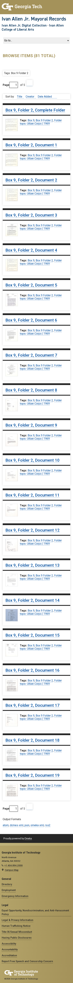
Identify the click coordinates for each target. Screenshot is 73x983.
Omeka (28, 838)
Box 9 (31, 120)
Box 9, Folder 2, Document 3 (31, 215)
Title (20, 96)
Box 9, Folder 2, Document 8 (31, 390)
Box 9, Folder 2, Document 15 (32, 635)
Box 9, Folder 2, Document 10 (32, 460)
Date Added (45, 96)
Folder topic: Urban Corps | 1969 (41, 122)
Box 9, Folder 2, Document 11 (32, 495)
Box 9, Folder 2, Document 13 (32, 565)
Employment (9, 890)
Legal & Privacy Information (17, 920)
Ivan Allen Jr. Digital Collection (24, 25)
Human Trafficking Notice (16, 926)
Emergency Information (15, 896)
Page (6, 85)
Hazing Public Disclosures (17, 937)
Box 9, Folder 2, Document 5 (31, 285)
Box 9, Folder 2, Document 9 (31, 425)
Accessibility (9, 943)
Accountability (10, 949)
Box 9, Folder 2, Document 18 (32, 740)
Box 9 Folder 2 (44, 120)
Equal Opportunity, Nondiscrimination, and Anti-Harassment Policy (35, 912)
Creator (30, 96)
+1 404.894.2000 (13, 865)
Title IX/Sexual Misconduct (17, 931)
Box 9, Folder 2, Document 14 (32, 600)
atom (6, 825)
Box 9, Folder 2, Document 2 (31, 180)
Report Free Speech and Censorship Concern (27, 961)
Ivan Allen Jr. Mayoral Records (34, 18)
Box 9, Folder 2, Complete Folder (35, 110)
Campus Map (12, 870)
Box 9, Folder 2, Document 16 (32, 670)
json (26, 825)
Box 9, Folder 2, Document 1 (31, 145)
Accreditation (9, 955)
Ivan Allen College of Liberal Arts (33, 27)
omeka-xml (37, 825)
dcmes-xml (16, 825)
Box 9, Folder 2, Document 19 (32, 775)
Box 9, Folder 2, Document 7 (31, 355)
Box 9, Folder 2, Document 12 (32, 530)
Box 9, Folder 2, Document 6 (31, 320)
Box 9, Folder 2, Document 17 (32, 705)
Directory (7, 884)
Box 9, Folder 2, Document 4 (31, 250)
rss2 (47, 825)
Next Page (29, 83)
